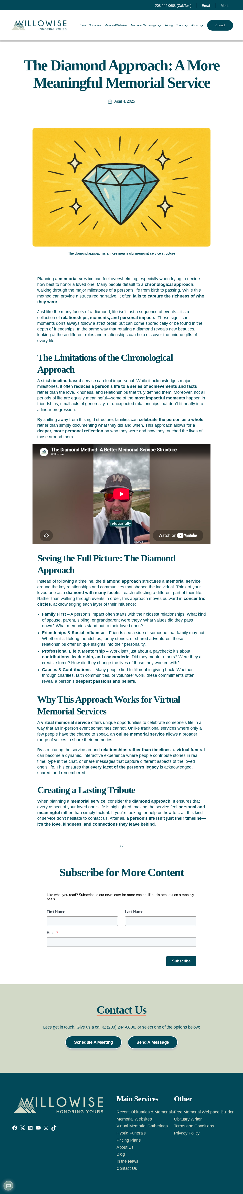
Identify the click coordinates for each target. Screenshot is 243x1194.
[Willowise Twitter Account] (22, 1128)
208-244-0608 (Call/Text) (173, 6)
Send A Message (152, 1042)
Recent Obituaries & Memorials (145, 1112)
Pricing (168, 25)
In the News (127, 1161)
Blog (121, 1154)
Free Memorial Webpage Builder (204, 1112)
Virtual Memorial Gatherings (142, 1126)
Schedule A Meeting (93, 1042)
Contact (220, 25)
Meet (224, 6)
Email (206, 6)
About (194, 25)
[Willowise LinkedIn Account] (30, 1128)
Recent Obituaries (90, 25)
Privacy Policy (187, 1133)
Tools (179, 25)
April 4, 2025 (124, 101)
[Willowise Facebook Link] (15, 1128)
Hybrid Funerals (131, 1133)
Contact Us (127, 1168)
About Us (125, 1147)
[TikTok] (54, 1128)
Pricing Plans (129, 1140)
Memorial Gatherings (143, 25)
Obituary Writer (188, 1119)
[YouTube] (38, 1128)
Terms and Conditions (194, 1126)
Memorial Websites (116, 25)
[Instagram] (46, 1128)
